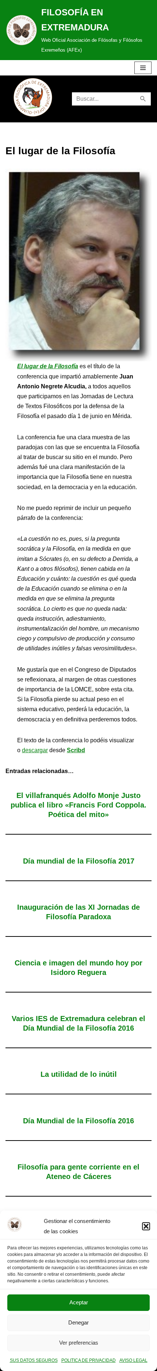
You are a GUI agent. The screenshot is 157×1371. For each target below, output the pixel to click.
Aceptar (78, 1302)
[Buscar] (143, 99)
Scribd (76, 750)
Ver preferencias (78, 1342)
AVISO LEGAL (133, 1360)
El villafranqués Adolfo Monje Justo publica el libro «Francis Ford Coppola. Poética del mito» (78, 804)
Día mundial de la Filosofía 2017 (78, 861)
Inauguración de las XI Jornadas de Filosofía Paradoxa (78, 912)
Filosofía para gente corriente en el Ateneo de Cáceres (78, 1171)
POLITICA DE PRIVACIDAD (88, 1360)
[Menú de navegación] (143, 68)
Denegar (78, 1322)
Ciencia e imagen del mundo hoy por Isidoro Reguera (78, 967)
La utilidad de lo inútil (79, 1074)
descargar (35, 750)
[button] (146, 1226)
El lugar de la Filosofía (47, 366)
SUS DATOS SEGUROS (34, 1360)
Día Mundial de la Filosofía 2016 (78, 1121)
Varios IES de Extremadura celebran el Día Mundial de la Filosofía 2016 (78, 1023)
